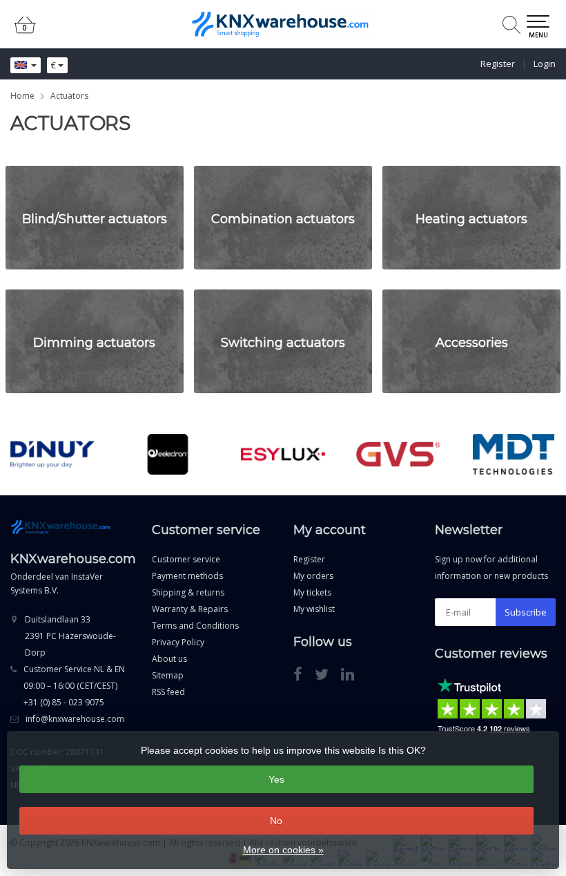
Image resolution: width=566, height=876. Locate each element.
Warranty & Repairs (190, 609)
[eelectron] (168, 454)
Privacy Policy (178, 642)
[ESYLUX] (283, 454)
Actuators (69, 96)
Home (22, 96)
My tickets (312, 592)
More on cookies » (283, 849)
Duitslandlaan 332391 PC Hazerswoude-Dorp (70, 635)
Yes (276, 779)
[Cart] (25, 30)
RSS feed (168, 692)
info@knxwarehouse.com (75, 719)
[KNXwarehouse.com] (283, 24)
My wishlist (314, 609)
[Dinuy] (52, 454)
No (276, 820)
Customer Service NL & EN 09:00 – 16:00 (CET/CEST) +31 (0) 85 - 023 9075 (74, 685)
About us (169, 659)
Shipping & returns (188, 592)
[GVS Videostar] (398, 454)
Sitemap (168, 675)
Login (545, 63)
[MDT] (513, 454)
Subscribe (526, 612)
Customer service (186, 559)
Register (497, 63)
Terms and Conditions (195, 625)
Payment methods (187, 576)
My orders (313, 576)
